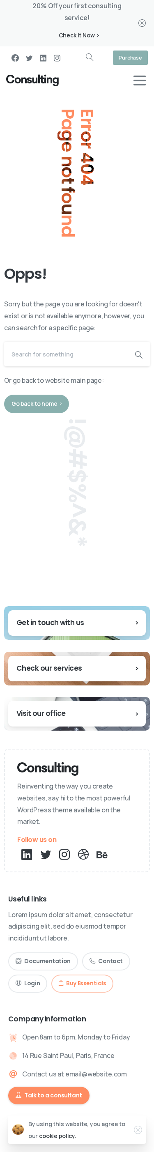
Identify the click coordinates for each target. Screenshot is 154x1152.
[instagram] (57, 58)
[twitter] (29, 58)
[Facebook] (15, 58)
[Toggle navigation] (139, 80)
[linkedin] (43, 58)
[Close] (142, 23)
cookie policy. (57, 1136)
